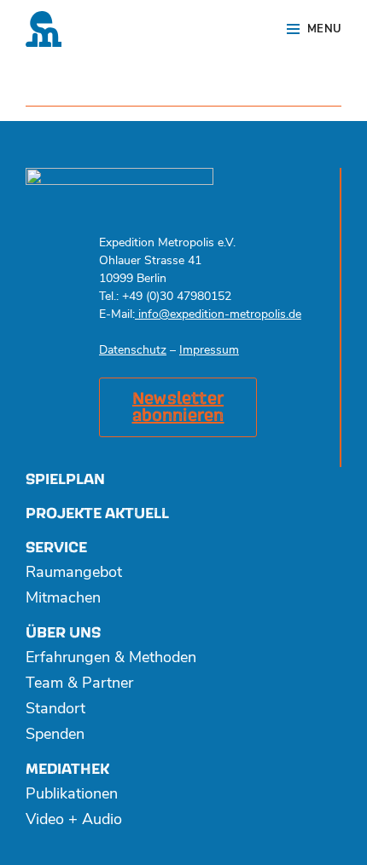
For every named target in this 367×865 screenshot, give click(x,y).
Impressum (209, 350)
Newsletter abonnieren (178, 407)
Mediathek (67, 769)
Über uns (63, 632)
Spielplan (65, 479)
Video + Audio (74, 820)
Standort (55, 710)
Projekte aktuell (97, 513)
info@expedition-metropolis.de (218, 315)
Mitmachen (63, 599)
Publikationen (72, 795)
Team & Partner (79, 684)
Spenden (55, 735)
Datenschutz (132, 350)
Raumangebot (74, 573)
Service (56, 547)
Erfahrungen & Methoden (111, 658)
